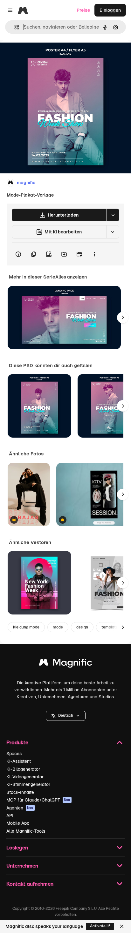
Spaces (14, 753)
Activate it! (100, 926)
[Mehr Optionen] (94, 254)
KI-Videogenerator (25, 777)
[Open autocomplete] (14, 27)
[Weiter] (122, 317)
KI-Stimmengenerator (28, 784)
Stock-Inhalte (20, 792)
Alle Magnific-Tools (25, 831)
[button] (66, 716)
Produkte (17, 742)
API (9, 815)
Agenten (19, 808)
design (82, 627)
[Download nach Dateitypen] (113, 215)
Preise (83, 10)
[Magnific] (65, 664)
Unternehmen (22, 865)
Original (41, 54)
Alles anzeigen (71, 277)
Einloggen (110, 10)
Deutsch (65, 715)
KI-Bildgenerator (23, 769)
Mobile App (17, 823)
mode (58, 627)
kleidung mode (26, 627)
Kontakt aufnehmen (29, 883)
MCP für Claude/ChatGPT (38, 800)
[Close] (122, 926)
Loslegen (17, 847)
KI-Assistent (18, 761)
